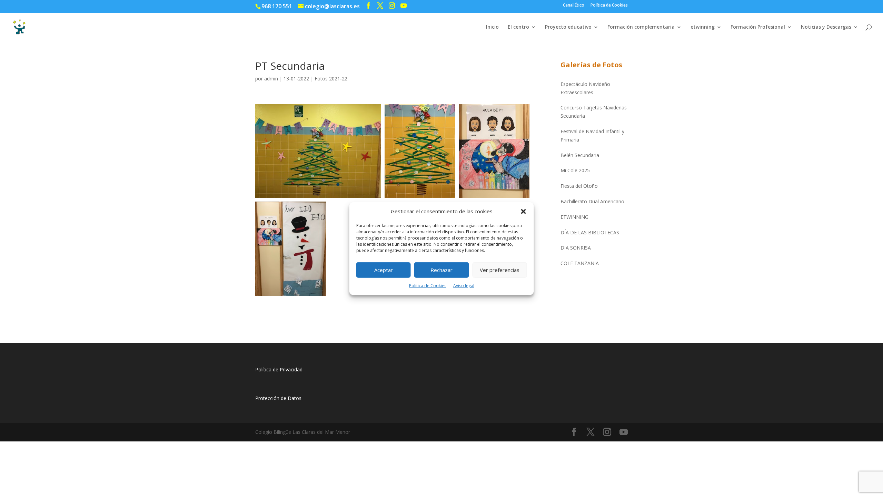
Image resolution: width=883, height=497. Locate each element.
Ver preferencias (499, 269)
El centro (518, 27)
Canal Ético (573, 5)
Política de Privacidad (278, 369)
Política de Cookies (427, 286)
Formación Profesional (758, 27)
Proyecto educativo (568, 27)
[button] (523, 211)
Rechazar (441, 269)
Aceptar (383, 269)
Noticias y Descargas (826, 27)
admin (271, 78)
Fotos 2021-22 (331, 78)
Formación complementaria (641, 27)
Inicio (492, 27)
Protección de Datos (278, 398)
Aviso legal (463, 286)
